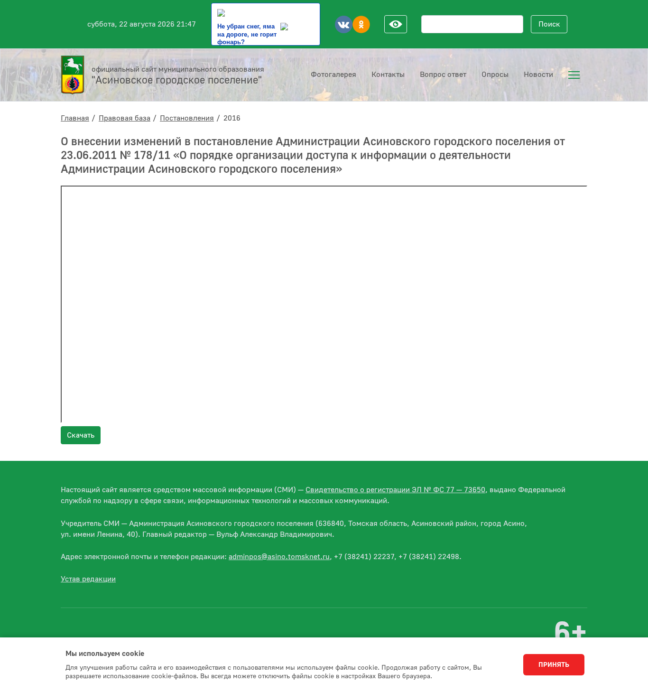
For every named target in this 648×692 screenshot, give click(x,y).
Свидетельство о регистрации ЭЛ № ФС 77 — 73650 (395, 490)
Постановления (187, 118)
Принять (553, 665)
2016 (232, 118)
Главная (75, 118)
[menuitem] (574, 75)
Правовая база (124, 118)
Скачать (80, 435)
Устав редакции (88, 579)
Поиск (549, 24)
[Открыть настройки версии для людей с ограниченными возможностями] (395, 24)
